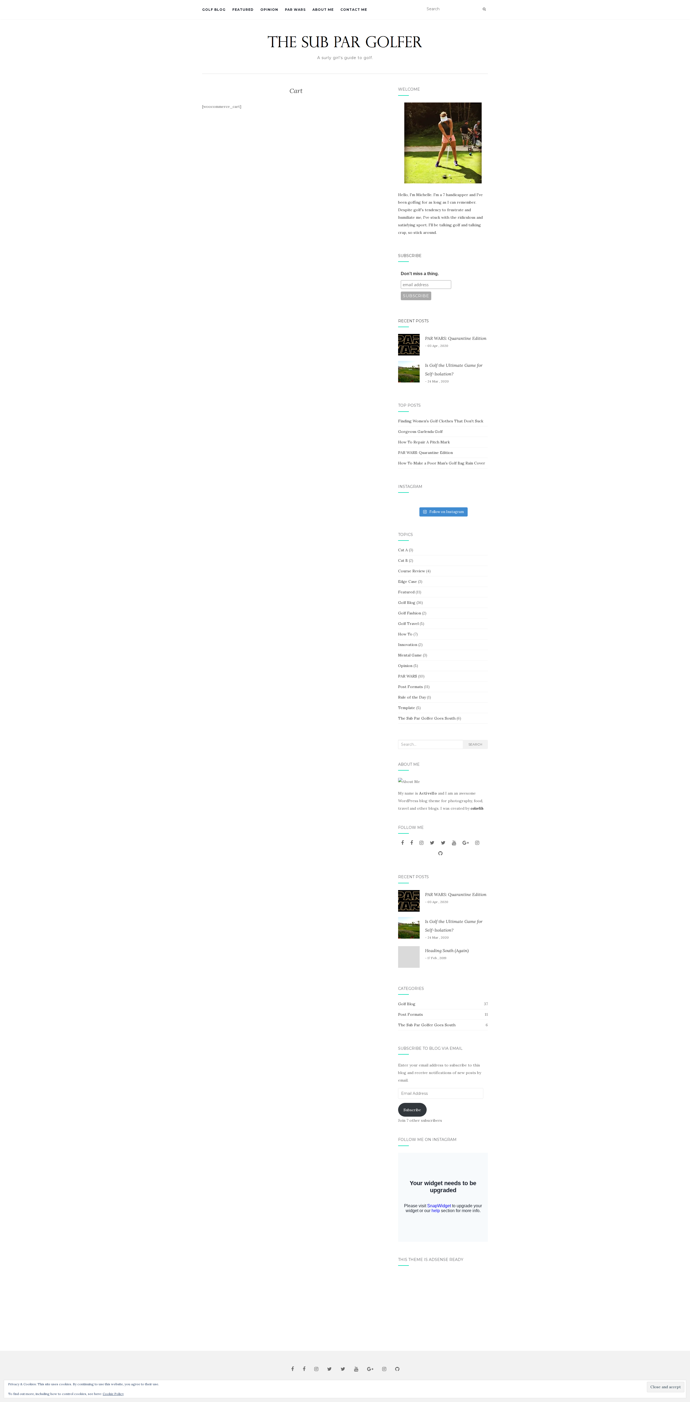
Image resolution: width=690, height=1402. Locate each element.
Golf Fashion (409, 613)
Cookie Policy (113, 1394)
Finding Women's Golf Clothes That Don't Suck (440, 421)
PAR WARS (295, 10)
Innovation (407, 644)
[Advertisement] (443, 1306)
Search (475, 744)
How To (405, 634)
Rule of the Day (412, 697)
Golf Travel (408, 623)
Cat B (403, 560)
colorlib (477, 808)
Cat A (403, 550)
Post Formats (410, 686)
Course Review (411, 571)
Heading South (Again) (447, 950)
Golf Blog (214, 10)
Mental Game (410, 655)
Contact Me (353, 10)
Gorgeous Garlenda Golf (420, 431)
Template (406, 707)
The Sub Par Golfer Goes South (427, 718)
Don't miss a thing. (420, 273)
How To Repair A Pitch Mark (424, 442)
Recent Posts (413, 321)
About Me (323, 10)
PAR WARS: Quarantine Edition (456, 338)
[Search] (484, 9)
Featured (243, 10)
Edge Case (407, 581)
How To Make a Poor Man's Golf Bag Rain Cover (441, 463)
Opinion (269, 10)
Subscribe (410, 255)
